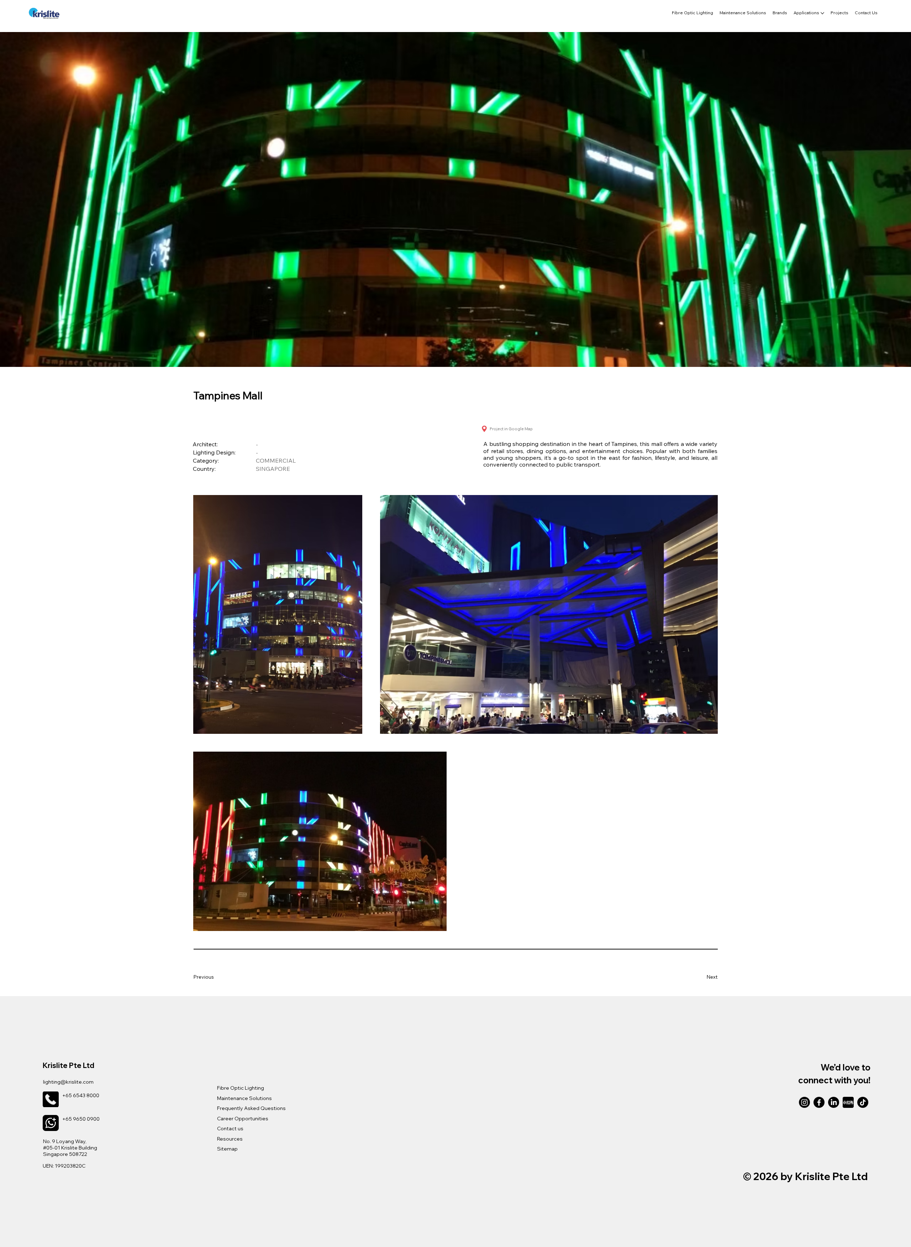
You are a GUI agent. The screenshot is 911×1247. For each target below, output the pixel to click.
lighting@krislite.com (68, 1082)
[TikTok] (862, 1102)
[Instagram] (804, 1102)
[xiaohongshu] (848, 1102)
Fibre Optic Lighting (240, 1088)
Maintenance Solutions (244, 1098)
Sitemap (227, 1149)
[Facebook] (819, 1102)
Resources (230, 1139)
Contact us (230, 1128)
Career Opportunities (242, 1118)
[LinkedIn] (833, 1102)
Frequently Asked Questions (251, 1108)
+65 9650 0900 (81, 1119)
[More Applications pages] (822, 13)
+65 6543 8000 (80, 1095)
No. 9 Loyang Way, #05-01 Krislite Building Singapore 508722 (70, 1147)
